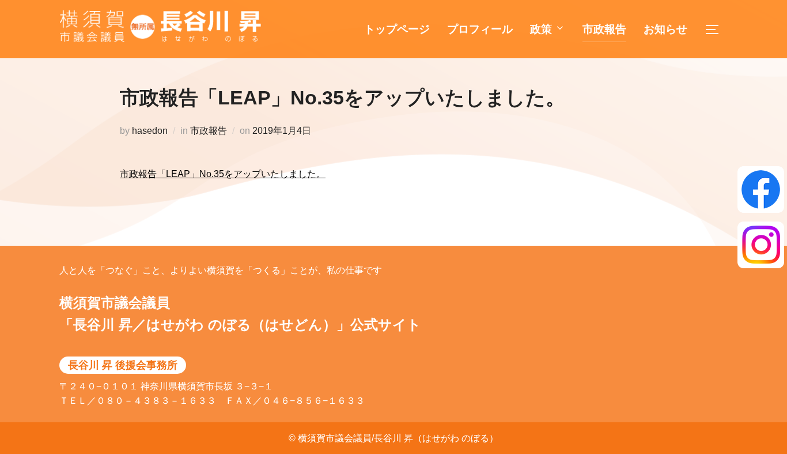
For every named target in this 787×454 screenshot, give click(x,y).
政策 (541, 29)
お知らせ (665, 29)
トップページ (397, 29)
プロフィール (480, 29)
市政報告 (604, 29)
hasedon (150, 131)
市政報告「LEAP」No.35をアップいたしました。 (223, 174)
